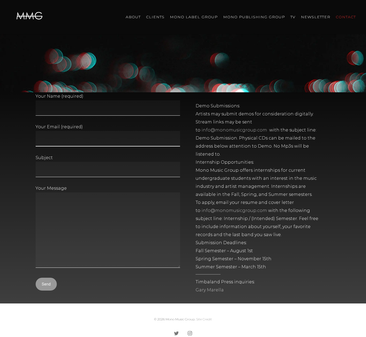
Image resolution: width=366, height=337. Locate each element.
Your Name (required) (59, 96)
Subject (44, 157)
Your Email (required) (59, 126)
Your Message (51, 188)
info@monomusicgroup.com (234, 130)
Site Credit (204, 319)
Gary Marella (210, 289)
